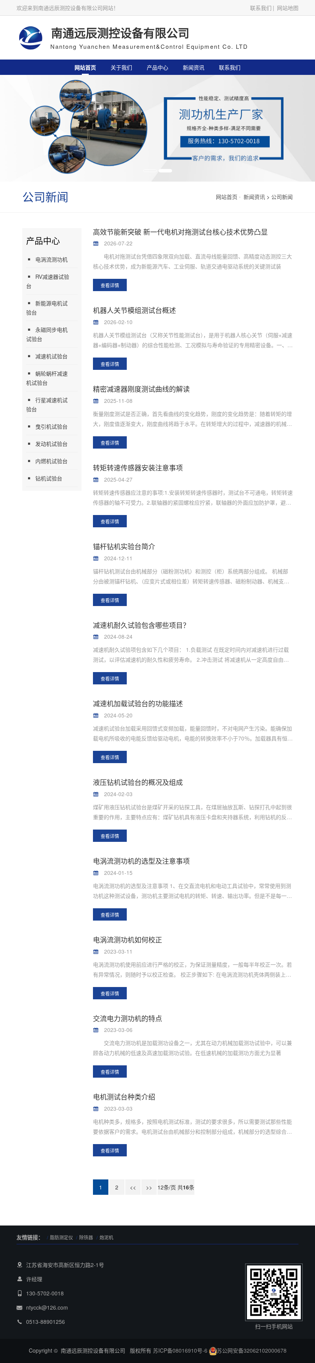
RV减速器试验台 (47, 281)
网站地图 (287, 8)
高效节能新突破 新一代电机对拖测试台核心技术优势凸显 (180, 232)
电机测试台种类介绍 (124, 1096)
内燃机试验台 (51, 461)
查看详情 (110, 285)
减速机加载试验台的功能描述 (138, 703)
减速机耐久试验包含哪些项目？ (141, 625)
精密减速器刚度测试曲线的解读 (141, 389)
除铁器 (86, 1237)
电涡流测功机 (51, 259)
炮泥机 (106, 1237)
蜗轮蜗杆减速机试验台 (47, 377)
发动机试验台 (51, 443)
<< (133, 1187)
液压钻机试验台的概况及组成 (138, 782)
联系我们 (261, 8)
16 (186, 1187)
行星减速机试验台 (47, 404)
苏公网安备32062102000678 (252, 1350)
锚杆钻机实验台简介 (124, 546)
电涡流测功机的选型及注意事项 (141, 861)
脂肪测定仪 (62, 1237)
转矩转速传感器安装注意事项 (138, 467)
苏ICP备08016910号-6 (180, 1350)
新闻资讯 (193, 67)
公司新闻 (282, 196)
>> (149, 1187)
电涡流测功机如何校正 (127, 939)
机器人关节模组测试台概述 (134, 310)
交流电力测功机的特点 (127, 1018)
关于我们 (121, 67)
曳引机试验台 (51, 426)
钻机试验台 (48, 478)
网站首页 (85, 67)
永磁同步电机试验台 (47, 334)
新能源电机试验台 (47, 307)
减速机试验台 (51, 356)
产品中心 (157, 67)
